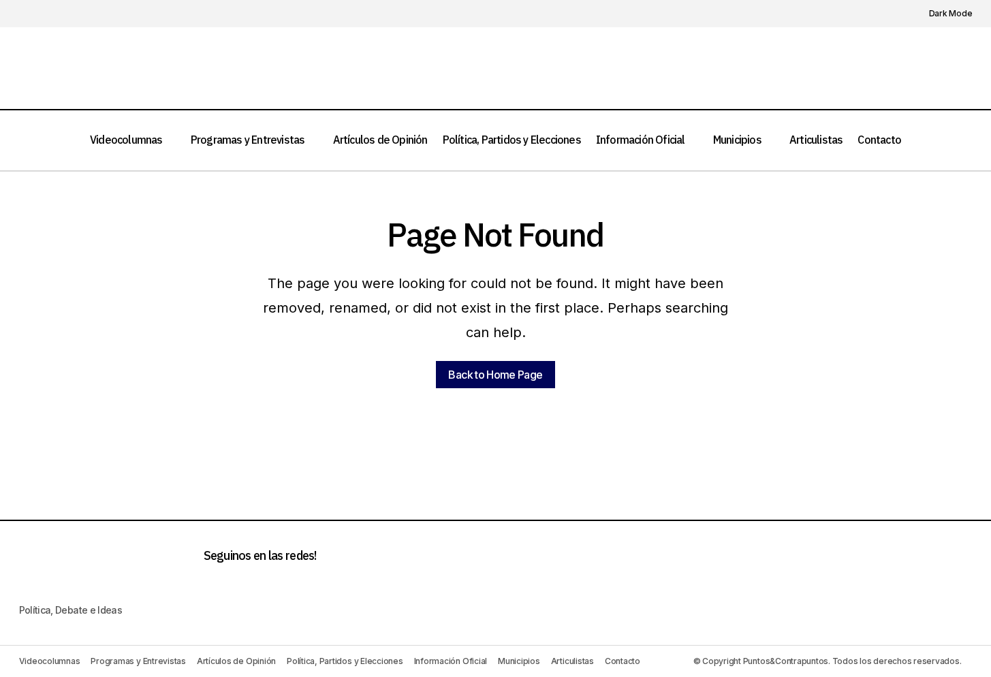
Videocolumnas (49, 661)
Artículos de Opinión (236, 661)
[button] (943, 13)
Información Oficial (450, 661)
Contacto (622, 661)
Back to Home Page (495, 374)
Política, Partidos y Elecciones (345, 661)
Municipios (519, 661)
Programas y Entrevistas (138, 661)
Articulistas (572, 661)
